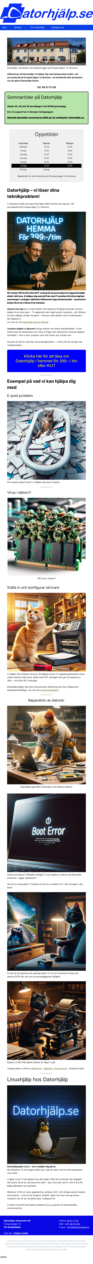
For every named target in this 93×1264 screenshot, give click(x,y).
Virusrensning (60, 1068)
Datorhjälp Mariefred (24, 1246)
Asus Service (24, 1240)
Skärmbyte (36, 1068)
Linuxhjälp (80, 1240)
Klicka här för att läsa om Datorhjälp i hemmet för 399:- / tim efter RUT (46, 361)
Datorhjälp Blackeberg (51, 1243)
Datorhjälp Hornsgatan (57, 1249)
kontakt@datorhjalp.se (78, 1227)
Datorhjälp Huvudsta (70, 1243)
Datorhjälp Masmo (33, 1243)
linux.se (49, 1205)
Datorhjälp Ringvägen (77, 1246)
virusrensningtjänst (49, 690)
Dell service (36, 1240)
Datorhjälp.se (76, 117)
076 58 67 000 (72, 1224)
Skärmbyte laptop (48, 1240)
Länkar (3, 1257)
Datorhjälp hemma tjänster (35, 322)
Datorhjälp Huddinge (66, 1240)
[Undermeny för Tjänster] (24, 27)
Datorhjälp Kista (61, 1246)
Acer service (13, 1240)
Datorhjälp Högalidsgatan (36, 1249)
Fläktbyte (47, 1068)
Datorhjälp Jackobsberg (43, 1246)
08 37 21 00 (73, 1221)
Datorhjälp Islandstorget (15, 1243)
